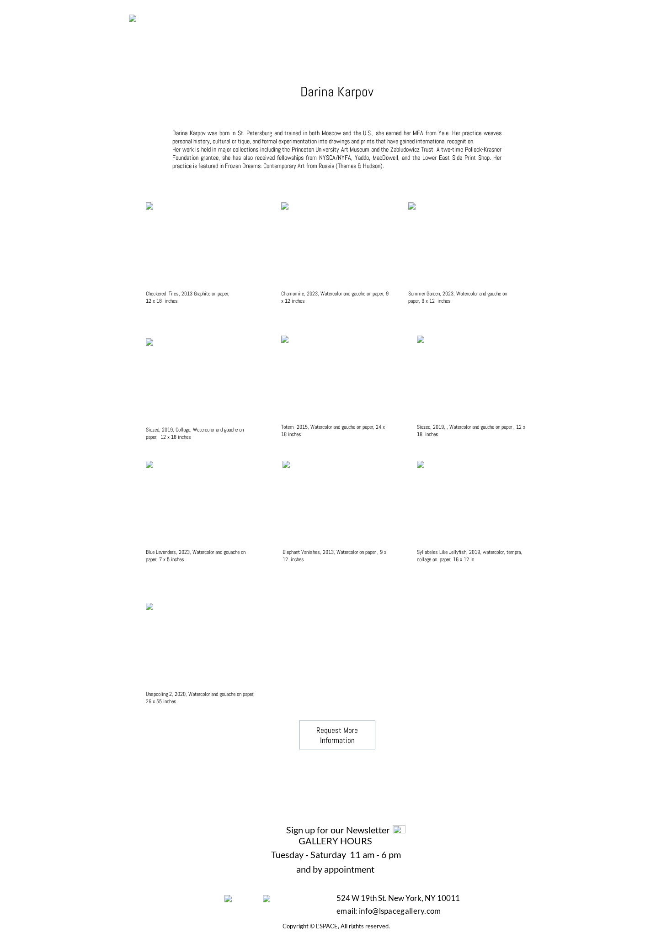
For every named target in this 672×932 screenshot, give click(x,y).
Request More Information (337, 735)
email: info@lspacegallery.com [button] (389, 911)
